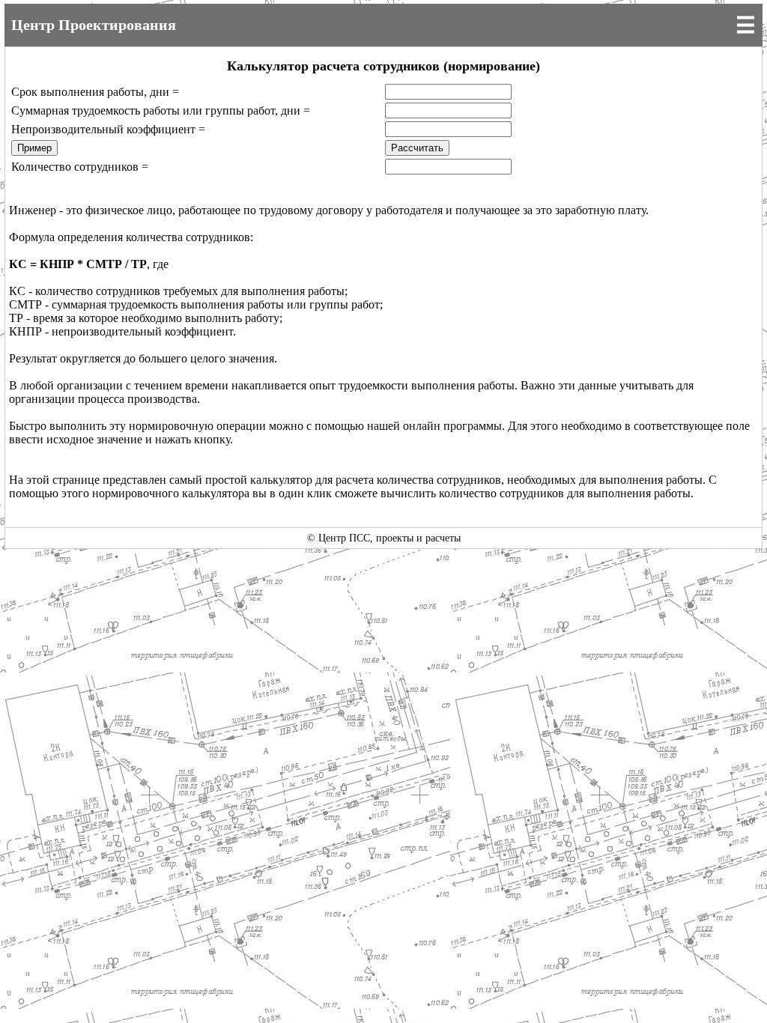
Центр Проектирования (93, 24)
